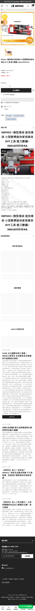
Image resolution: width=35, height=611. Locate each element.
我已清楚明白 (6, 94)
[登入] (28, 6)
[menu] (2, 6)
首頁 (2, 10)
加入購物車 (16, 90)
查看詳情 (11, 417)
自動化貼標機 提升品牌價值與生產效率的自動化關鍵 (17, 428)
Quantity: (3, 83)
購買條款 (12, 94)
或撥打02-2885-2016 (25, 1)
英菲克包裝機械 (6, 582)
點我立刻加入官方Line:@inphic (12, 1)
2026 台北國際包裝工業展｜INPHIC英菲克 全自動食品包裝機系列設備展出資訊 (16, 356)
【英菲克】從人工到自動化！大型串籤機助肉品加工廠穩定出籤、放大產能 (17, 505)
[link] (9, 276)
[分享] (32, 90)
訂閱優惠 (27, 556)
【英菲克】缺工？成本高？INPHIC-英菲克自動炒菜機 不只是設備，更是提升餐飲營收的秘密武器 (17, 474)
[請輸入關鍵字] (7, 6)
